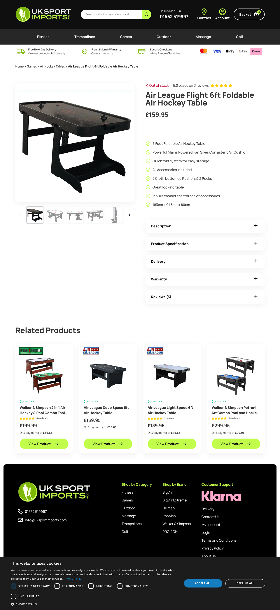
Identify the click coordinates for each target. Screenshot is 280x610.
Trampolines (84, 36)
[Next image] (130, 215)
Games (126, 36)
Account (222, 18)
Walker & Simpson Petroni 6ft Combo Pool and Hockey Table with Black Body (235, 410)
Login (205, 532)
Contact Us (210, 516)
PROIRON (170, 531)
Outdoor (164, 36)
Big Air (168, 492)
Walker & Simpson (177, 523)
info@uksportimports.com (46, 520)
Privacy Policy (212, 548)
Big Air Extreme (175, 500)
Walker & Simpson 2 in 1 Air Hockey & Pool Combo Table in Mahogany (43, 410)
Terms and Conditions (218, 540)
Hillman (169, 508)
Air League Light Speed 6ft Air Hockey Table (170, 410)
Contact (204, 18)
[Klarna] (221, 496)
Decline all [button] (245, 583)
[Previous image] (20, 215)
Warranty (159, 279)
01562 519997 (174, 16)
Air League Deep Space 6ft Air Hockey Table (106, 410)
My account (210, 524)
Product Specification (170, 243)
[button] (94, 604)
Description (161, 226)
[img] (43, 14)
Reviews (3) (161, 296)
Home (19, 66)
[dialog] (140, 583)
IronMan (169, 515)
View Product (39, 443)
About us (208, 556)
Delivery (158, 261)
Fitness (43, 36)
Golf (239, 36)
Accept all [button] (203, 583)
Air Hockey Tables (52, 66)
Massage (203, 36)
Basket (249, 13)
